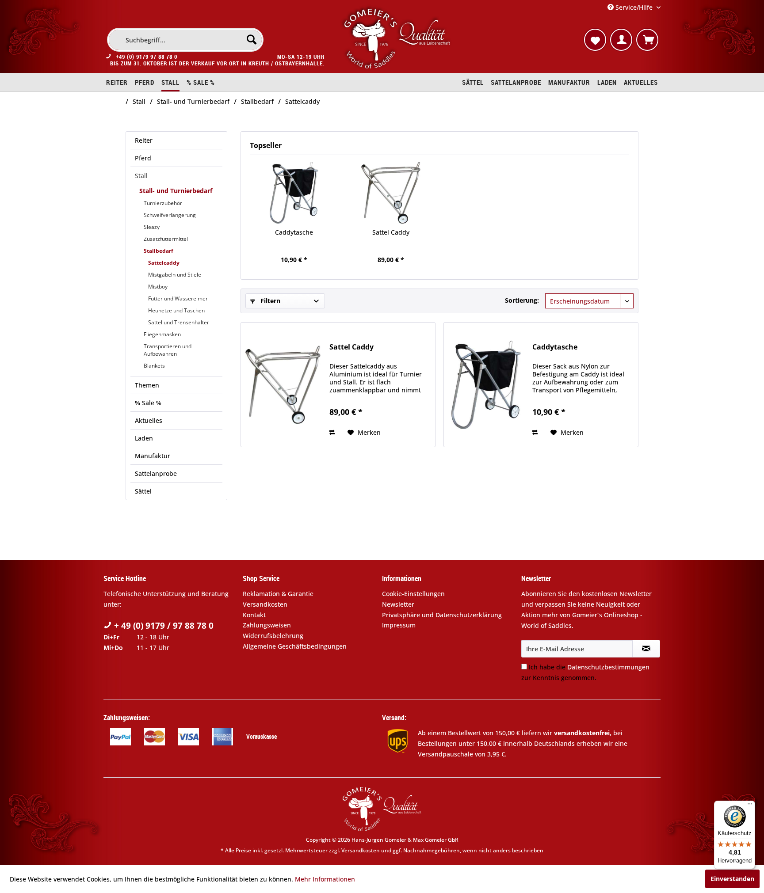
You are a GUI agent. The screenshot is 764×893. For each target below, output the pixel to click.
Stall (141, 175)
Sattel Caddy (390, 232)
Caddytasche (294, 232)
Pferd (143, 158)
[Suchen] (251, 39)
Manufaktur (152, 456)
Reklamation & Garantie (278, 593)
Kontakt (254, 615)
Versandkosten (265, 604)
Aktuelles (148, 420)
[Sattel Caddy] (391, 193)
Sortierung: (522, 300)
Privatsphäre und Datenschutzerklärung (442, 615)
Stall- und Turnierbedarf (175, 190)
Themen (147, 385)
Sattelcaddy (164, 262)
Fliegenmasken (162, 334)
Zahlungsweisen (267, 625)
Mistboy (158, 286)
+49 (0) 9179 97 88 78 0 (146, 57)
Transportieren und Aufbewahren (167, 349)
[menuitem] (185, 40)
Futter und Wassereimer (178, 298)
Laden (144, 438)
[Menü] (750, 806)
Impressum (399, 625)
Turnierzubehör (163, 203)
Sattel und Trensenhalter (178, 322)
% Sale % (148, 403)
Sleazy (152, 227)
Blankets (154, 365)
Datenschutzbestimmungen (608, 667)
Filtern (269, 300)
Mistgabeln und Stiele (174, 274)
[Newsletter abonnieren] (646, 648)
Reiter (144, 140)
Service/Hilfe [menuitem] (634, 7)
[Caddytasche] (294, 193)
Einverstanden (732, 878)
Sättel (143, 491)
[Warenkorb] (647, 40)
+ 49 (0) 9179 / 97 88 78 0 (163, 625)
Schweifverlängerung (170, 215)
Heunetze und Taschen (176, 310)
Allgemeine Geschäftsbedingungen (295, 646)
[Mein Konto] (621, 40)
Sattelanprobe (156, 473)
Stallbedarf (158, 251)
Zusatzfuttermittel (166, 239)
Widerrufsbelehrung (273, 635)
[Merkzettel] (595, 40)
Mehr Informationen (325, 879)
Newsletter (398, 604)
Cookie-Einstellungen (413, 593)
